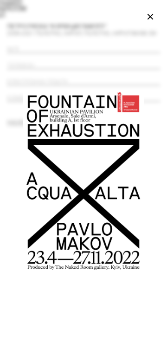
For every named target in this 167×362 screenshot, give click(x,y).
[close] (150, 16)
